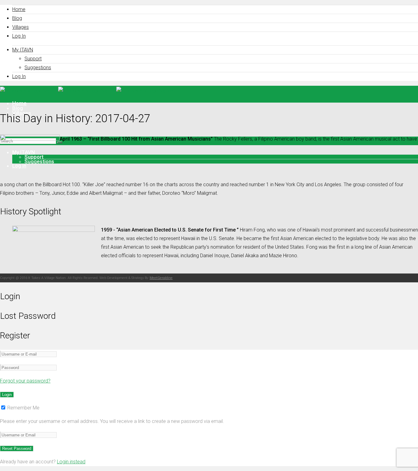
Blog (17, 18)
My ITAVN (22, 50)
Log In (19, 36)
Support (33, 59)
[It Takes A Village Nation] (86, 91)
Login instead (71, 462)
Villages (20, 27)
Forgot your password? (25, 381)
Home (18, 9)
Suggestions (37, 67)
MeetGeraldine (161, 278)
